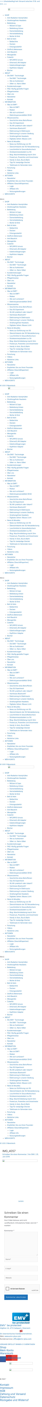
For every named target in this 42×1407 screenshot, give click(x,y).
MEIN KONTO (10, 194)
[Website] (21, 1278)
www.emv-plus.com (13, 1336)
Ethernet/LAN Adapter (18, 62)
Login (12, 186)
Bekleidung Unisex (16, 28)
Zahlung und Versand (13, 1393)
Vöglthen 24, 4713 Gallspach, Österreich (15, 1328)
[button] (21, 199)
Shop (3, 1347)
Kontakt (4, 1384)
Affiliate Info (14, 189)
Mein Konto (7, 1350)
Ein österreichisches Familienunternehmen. (16, 1334)
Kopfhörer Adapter (16, 68)
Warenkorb (6, 1353)
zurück (20, 1201)
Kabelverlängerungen (18, 65)
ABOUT (7, 73)
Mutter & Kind (15, 36)
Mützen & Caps (15, 26)
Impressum (6, 1387)
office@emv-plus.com (22, 1339)
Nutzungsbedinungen (17, 191)
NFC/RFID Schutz (16, 60)
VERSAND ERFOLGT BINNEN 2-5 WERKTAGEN (17, 1344)
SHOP (7, 15)
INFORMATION (10, 102)
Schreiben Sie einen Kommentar (14, 1154)
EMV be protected (10, 1325)
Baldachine (14, 41)
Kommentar (9, 1231)
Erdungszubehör (16, 47)
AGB (2, 1390)
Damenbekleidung (16, 31)
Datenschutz (7, 1396)
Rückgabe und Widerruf (14, 1400)
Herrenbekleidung (16, 33)
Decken (12, 44)
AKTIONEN (9, 176)
